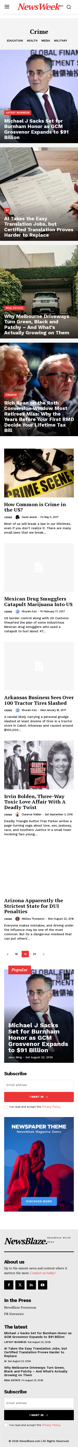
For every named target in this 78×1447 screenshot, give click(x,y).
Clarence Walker (32, 814)
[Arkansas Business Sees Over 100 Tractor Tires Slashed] (39, 666)
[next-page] (43, 954)
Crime (8, 517)
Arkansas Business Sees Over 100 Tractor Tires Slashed (39, 700)
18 (16, 954)
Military (60, 40)
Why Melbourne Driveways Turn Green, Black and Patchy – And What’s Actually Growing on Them (35, 1371)
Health (32, 40)
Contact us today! (43, 1273)
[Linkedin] (31, 1285)
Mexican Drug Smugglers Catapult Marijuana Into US (38, 601)
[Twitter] (20, 1285)
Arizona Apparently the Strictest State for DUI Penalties (33, 906)
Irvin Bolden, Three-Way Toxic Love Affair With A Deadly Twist (35, 802)
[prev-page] (7, 954)
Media (45, 40)
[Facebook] (8, 1285)
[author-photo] (18, 517)
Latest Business (18, 112)
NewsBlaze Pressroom (20, 1307)
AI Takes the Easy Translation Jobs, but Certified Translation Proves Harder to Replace (35, 1352)
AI (7, 210)
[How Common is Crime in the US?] (39, 473)
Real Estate (14, 307)
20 (34, 954)
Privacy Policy (51, 1106)
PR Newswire (14, 1314)
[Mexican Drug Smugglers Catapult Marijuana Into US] (39, 567)
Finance (11, 394)
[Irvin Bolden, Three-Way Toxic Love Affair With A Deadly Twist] (39, 765)
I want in (36, 1096)
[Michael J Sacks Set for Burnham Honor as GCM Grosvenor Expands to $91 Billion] (39, 96)
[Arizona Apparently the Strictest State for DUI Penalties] (39, 869)
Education (15, 40)
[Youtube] (42, 1285)
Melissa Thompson (33, 918)
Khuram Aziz (29, 611)
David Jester (29, 517)
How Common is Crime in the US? (35, 507)
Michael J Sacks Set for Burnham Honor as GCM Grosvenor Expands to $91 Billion (38, 1037)
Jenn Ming (15, 1057)
